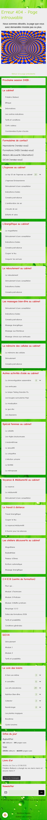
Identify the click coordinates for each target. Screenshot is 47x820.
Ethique (8, 103)
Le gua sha (9, 409)
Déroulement (10, 358)
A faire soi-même (12, 675)
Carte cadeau (10, 126)
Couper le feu (10, 253)
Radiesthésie (10, 553)
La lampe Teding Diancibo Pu (16, 392)
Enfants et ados (11, 215)
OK (41, 792)
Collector (8, 701)
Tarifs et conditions (12, 120)
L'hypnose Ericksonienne (15, 181)
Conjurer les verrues (13, 259)
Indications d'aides (12, 192)
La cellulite (9, 431)
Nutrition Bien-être (12, 694)
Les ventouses (10, 386)
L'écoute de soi (11, 209)
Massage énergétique (14, 325)
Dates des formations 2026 (16, 614)
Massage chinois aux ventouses (17, 337)
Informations (10, 108)
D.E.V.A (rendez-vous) (13, 159)
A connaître (9, 682)
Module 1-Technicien (13, 592)
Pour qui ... (9, 586)
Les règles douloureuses (15, 437)
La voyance (9, 487)
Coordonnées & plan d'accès (16, 131)
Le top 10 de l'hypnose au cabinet (18, 175)
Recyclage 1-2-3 (11, 609)
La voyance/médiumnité (14, 525)
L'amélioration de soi (13, 203)
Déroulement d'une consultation (18, 186)
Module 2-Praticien (12, 597)
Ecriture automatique (13, 564)
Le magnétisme (11, 231)
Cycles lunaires (11, 725)
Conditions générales (13, 626)
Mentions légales (23, 813)
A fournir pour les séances (15, 531)
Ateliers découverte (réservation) (18, 155)
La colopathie (10, 454)
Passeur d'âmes (11, 558)
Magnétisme (10, 547)
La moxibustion (11, 403)
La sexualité (10, 448)
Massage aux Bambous (14, 331)
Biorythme (9, 719)
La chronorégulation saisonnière (18, 380)
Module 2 (9, 653)
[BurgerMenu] (42, 4)
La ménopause (11, 471)
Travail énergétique (13, 514)
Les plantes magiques (13, 713)
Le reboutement (11, 275)
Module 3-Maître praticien (15, 603)
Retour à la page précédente (23, 74)
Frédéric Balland (12, 97)
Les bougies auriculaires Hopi (17, 398)
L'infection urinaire (12, 459)
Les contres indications (14, 114)
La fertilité (9, 465)
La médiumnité (11, 492)
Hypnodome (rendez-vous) (15, 145)
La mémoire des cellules (15, 353)
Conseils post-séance (13, 198)
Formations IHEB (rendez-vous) (18, 150)
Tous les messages (11, 778)
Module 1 (9, 647)
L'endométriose (11, 442)
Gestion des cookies (23, 817)
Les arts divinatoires (13, 688)
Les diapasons (10, 415)
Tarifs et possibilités (12, 620)
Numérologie (10, 707)
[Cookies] (5, 815)
